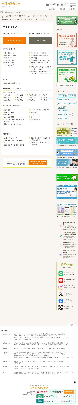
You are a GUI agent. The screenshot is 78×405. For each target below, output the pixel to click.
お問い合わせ (73, 9)
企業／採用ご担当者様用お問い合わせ (41, 143)
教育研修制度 (17, 363)
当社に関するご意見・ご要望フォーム (58, 343)
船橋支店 (19, 95)
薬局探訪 (34, 58)
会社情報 (7, 110)
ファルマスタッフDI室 (39, 53)
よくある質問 (9, 117)
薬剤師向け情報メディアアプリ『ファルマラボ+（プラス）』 (41, 72)
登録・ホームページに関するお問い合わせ (41, 139)
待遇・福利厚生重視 (37, 348)
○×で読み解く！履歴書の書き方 (22, 352)
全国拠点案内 (9, 112)
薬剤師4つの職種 (10, 55)
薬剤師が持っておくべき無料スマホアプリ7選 (41, 68)
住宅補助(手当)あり (64, 111)
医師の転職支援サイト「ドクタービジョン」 (25, 372)
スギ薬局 (69, 114)
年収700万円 (62, 96)
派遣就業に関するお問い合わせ (14, 141)
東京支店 (19, 97)
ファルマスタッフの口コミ (30, 334)
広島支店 (44, 97)
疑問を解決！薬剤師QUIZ (39, 55)
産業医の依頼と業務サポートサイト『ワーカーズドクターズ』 (56, 372)
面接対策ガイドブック (62, 352)
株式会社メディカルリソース (50, 374)
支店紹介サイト (10, 93)
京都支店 (32, 97)
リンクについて (36, 115)
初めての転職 (72, 96)
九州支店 (44, 100)
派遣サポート (9, 115)
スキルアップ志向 (25, 348)
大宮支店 (7, 100)
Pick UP (16, 348)
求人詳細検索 (44, 334)
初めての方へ (9, 53)
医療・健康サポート (62, 361)
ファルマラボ (9, 60)
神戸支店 (44, 95)
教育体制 (28, 361)
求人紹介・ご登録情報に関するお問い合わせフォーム (28, 345)
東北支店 (7, 97)
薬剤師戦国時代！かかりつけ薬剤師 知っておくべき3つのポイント (41, 62)
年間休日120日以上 (64, 99)
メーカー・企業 (62, 103)
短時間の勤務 (61, 348)
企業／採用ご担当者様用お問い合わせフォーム (58, 345)
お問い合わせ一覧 (10, 138)
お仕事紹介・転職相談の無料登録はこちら (38, 162)
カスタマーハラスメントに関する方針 (42, 337)
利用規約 (34, 112)
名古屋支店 (33, 95)
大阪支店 (32, 100)
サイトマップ (35, 117)
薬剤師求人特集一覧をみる (67, 85)
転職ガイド (8, 58)
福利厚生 (35, 361)
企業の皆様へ (53, 9)
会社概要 (62, 9)
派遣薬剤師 (73, 103)
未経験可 (61, 114)
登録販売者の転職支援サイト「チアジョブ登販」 (27, 374)
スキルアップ (9, 65)
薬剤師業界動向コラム (12, 83)
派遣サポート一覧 (18, 361)
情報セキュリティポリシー (13, 124)
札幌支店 (7, 95)
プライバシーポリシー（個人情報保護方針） (14, 120)
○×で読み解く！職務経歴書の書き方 (44, 352)
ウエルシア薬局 (63, 118)
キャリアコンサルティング (47, 361)
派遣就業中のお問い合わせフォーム (36, 343)
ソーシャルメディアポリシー (41, 110)
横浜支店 (19, 100)
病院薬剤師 (62, 107)
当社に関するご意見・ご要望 (14, 145)
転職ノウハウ (9, 63)
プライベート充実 (50, 348)
